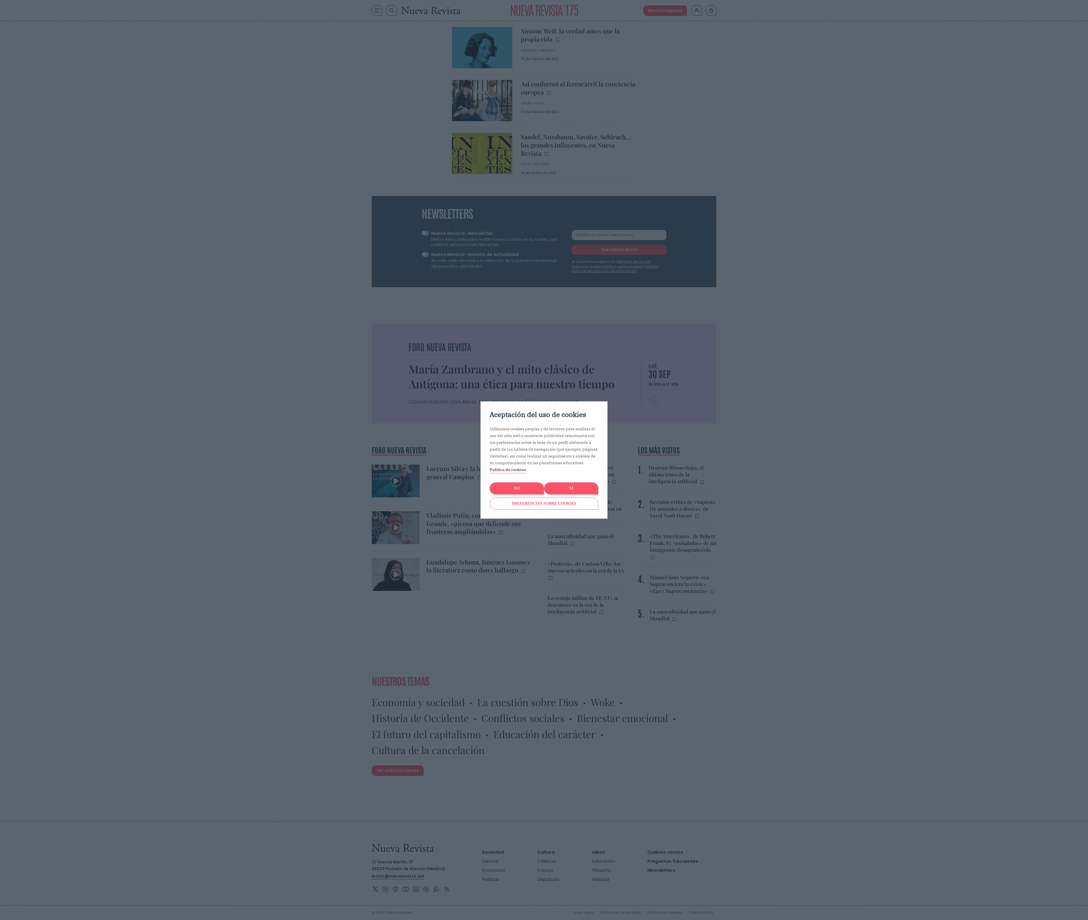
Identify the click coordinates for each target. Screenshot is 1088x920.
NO (517, 488)
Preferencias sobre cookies (544, 503)
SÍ (571, 488)
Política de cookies (508, 469)
